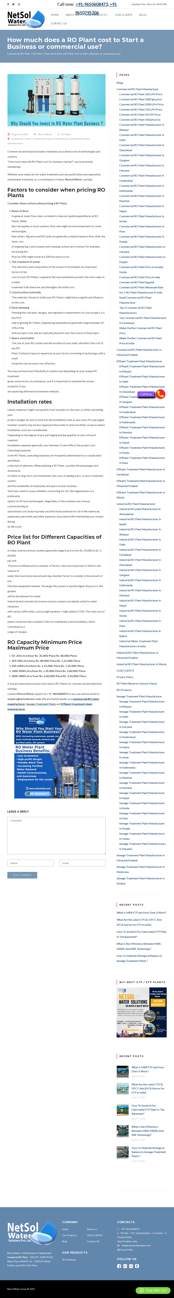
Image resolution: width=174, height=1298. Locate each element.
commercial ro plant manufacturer (50, 138)
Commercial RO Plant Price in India (139, 277)
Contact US (59, 23)
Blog (142, 14)
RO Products (124, 689)
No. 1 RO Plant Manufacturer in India (140, 292)
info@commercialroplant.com (136, 1245)
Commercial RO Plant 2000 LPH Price (141, 104)
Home (55, 14)
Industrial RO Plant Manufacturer (136, 503)
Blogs (120, 82)
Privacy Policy (125, 677)
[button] (153, 1290)
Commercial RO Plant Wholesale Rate (141, 287)
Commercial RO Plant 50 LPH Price (140, 114)
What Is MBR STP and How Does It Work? (141, 912)
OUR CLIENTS (123, 14)
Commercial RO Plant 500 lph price (139, 119)
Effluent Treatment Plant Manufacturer (139, 361)
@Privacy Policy (125, 1249)
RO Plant (66, 134)
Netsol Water (45, 134)
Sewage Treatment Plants (41, 704)
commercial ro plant (21, 138)
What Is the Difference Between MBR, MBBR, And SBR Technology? (148, 1130)
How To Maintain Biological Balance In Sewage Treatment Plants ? (149, 1152)
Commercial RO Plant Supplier (137, 282)
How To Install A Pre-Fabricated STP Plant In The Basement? (148, 1109)
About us (72, 14)
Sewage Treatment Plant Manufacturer (139, 696)
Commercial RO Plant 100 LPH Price (140, 94)
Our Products (95, 14)
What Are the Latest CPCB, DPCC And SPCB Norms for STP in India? (148, 1088)
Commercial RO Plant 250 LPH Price (140, 109)
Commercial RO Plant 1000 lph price (140, 99)
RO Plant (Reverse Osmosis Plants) (137, 683)
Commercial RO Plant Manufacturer (138, 89)
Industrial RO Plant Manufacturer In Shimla (141, 664)
